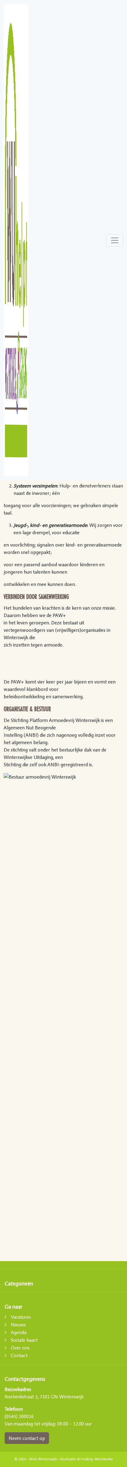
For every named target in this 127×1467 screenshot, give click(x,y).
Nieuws (18, 1324)
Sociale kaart (24, 1340)
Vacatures (21, 1317)
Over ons (20, 1348)
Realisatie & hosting (76, 1459)
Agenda (19, 1332)
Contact (19, 1355)
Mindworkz (104, 1459)
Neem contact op (27, 1438)
